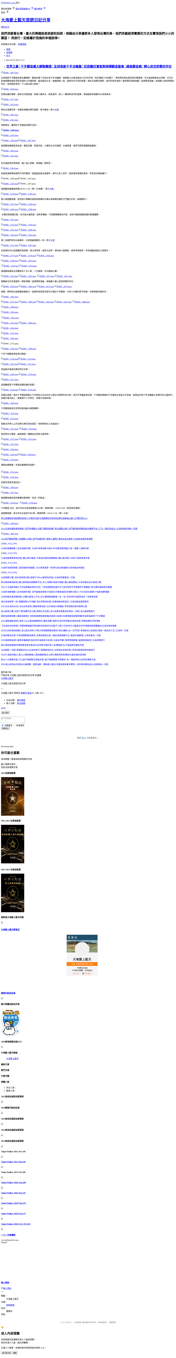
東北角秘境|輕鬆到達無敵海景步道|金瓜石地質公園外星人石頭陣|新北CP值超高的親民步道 (42, 645)
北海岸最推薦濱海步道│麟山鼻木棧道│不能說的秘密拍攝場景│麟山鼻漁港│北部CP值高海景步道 (45, 558)
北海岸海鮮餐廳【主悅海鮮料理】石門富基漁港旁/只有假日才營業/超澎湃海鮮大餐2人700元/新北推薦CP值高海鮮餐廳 (55, 592)
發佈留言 (5, 728)
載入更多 (5, 713)
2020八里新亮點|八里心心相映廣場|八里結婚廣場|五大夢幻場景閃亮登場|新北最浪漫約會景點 (43, 655)
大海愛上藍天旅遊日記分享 (26, 20)
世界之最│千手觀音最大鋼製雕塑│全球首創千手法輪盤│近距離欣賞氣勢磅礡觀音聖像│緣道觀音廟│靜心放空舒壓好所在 (89, 66)
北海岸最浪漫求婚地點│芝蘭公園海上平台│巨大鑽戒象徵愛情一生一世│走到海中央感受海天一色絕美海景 (49, 597)
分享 (57, 110)
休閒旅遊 (22, 44)
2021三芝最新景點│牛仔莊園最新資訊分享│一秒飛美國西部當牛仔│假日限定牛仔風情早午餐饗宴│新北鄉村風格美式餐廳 (56, 587)
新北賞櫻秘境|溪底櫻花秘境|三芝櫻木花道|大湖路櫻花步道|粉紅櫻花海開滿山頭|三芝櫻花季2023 (44, 518)
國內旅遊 (21, 700)
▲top (3, 708)
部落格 (9, 52)
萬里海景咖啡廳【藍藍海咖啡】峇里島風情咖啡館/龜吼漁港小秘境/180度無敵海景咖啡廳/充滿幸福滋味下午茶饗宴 (53, 616)
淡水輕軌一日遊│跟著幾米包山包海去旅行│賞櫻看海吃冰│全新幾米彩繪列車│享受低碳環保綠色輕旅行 (48, 650)
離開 (14, 1353)
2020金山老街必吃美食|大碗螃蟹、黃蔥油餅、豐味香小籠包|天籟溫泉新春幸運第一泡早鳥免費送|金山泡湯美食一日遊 (54, 664)
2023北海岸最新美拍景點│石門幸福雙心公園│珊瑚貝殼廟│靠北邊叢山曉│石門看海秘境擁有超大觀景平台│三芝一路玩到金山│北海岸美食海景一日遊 (69, 529)
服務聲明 (112, 1322)
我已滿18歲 (6, 1353)
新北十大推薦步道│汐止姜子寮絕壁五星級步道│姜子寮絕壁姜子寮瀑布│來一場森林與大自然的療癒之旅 (48, 660)
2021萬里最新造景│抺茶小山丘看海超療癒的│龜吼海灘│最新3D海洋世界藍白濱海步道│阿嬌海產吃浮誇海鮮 (50, 621)
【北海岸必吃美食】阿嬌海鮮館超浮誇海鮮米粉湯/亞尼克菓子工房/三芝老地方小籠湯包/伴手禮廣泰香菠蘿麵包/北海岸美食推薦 (58, 626)
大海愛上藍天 (7, 678)
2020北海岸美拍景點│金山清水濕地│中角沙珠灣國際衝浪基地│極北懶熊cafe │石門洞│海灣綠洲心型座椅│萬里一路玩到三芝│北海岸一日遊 (64, 630)
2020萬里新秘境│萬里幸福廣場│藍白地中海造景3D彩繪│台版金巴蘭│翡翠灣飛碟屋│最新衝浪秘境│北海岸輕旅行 (53, 640)
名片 (8, 55)
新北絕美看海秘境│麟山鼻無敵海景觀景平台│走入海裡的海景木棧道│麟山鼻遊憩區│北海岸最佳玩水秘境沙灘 (51, 582)
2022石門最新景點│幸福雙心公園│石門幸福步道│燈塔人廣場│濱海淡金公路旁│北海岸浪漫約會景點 (47, 539)
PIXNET (69, 1322)
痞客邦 (24, 693)
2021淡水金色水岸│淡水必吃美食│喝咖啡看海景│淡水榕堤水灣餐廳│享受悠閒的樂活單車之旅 (44, 606)
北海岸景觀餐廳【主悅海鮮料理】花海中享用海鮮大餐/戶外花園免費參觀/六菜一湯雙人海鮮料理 (45, 548)
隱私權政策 (102, 1322)
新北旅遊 (21, 703)
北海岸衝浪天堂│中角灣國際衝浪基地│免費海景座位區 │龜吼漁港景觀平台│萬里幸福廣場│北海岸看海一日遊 (51, 635)
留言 (29, 693)
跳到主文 (5, 27)
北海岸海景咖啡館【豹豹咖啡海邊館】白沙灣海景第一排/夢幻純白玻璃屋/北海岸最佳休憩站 (43, 568)
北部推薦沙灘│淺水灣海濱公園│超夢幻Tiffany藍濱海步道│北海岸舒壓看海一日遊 (38, 577)
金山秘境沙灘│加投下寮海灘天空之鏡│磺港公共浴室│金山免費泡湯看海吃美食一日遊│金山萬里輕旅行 (48, 611)
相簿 (8, 49)
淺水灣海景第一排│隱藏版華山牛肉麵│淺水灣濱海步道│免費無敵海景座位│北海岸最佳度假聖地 (45, 602)
